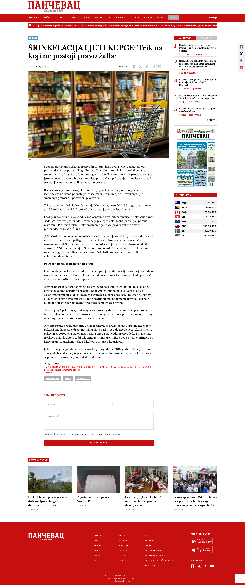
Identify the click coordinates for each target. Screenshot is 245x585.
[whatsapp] (147, 66)
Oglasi (160, 17)
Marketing (149, 565)
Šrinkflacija (83, 378)
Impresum (149, 540)
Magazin (148, 17)
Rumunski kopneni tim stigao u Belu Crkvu (197, 110)
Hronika (75, 17)
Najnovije (185, 38)
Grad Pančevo (53, 378)
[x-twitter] (199, 566)
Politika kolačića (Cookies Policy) (161, 560)
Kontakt (148, 545)
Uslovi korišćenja (153, 555)
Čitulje (174, 17)
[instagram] (205, 566)
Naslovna (34, 17)
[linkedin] (166, 66)
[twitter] (140, 66)
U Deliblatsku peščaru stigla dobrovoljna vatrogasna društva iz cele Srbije (47, 501)
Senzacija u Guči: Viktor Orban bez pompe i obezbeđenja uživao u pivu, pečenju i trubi (195, 501)
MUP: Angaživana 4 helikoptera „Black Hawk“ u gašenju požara (190, 25)
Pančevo (48, 17)
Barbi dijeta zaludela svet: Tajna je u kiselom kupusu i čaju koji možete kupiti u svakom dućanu (197, 65)
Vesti (61, 17)
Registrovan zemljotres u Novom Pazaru (94, 499)
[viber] (153, 66)
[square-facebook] (192, 566)
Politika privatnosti (154, 550)
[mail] (159, 66)
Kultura (120, 17)
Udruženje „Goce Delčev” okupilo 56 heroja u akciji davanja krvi (143, 501)
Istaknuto (206, 38)
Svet (109, 17)
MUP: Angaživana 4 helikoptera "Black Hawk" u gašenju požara (198, 97)
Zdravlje (134, 17)
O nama (147, 535)
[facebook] (134, 66)
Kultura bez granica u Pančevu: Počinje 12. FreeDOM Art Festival (113, 25)
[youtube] (212, 566)
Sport (87, 17)
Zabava (98, 17)
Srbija (33, 37)
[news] (50, 479)
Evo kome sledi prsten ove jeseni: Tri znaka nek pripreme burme (197, 48)
